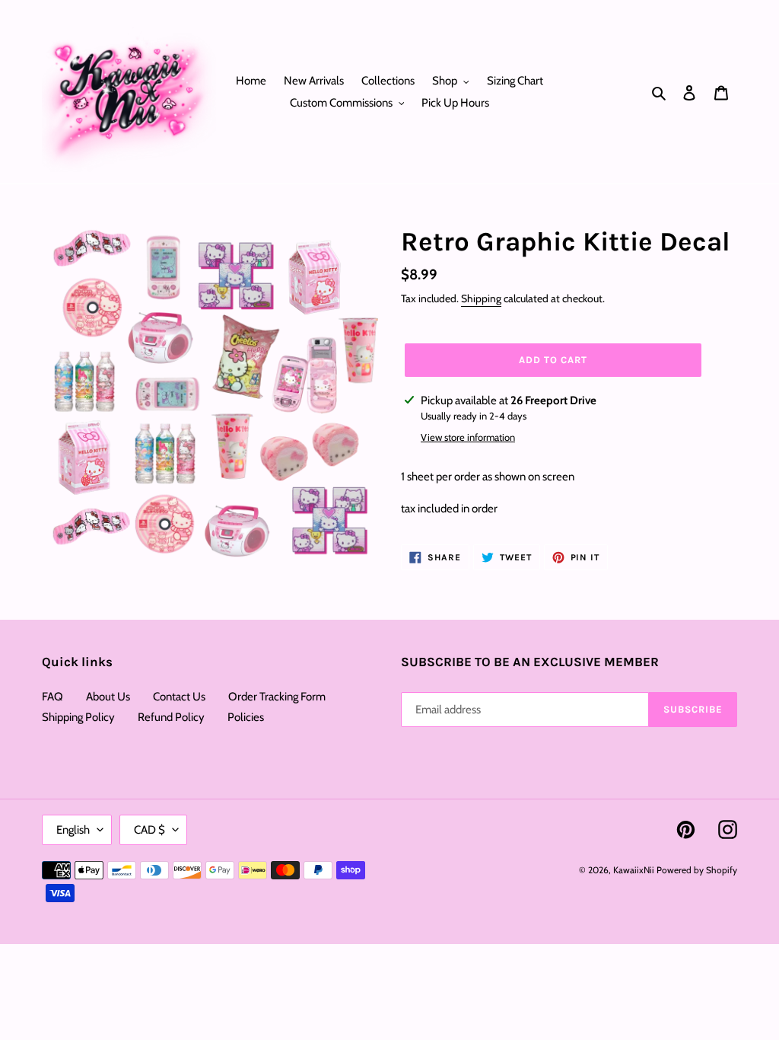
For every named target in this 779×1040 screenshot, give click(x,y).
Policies (245, 717)
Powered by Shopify (697, 870)
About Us (108, 696)
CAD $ (149, 830)
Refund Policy (171, 717)
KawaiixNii (633, 870)
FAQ (52, 696)
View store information (468, 437)
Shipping (481, 298)
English (73, 830)
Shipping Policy (78, 717)
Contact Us (179, 696)
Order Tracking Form (277, 696)
